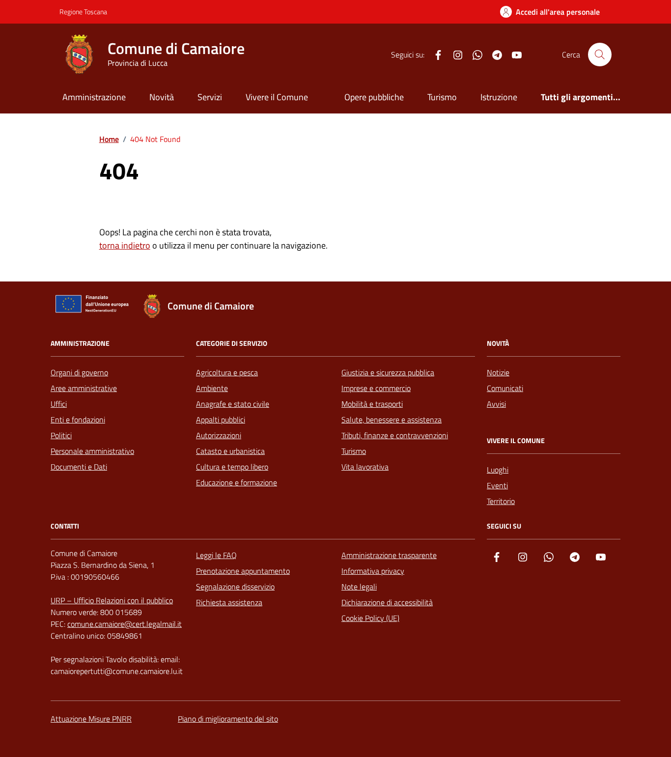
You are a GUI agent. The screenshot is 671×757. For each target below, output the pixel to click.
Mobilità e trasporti (372, 404)
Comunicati (505, 388)
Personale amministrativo (92, 451)
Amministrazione (94, 97)
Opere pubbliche (374, 97)
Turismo (442, 97)
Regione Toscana (83, 11)
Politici (61, 435)
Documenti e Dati (79, 467)
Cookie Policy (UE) (370, 618)
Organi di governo (79, 372)
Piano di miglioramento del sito (228, 719)
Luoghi (497, 470)
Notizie (498, 372)
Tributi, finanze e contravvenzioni (394, 435)
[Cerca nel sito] (600, 54)
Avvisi (496, 404)
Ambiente (212, 388)
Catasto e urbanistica (230, 451)
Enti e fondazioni (78, 419)
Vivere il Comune (277, 97)
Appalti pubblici (220, 419)
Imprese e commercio (376, 388)
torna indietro (124, 245)
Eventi (497, 485)
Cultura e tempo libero (232, 467)
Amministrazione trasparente (389, 555)
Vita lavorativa (365, 467)
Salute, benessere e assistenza (391, 419)
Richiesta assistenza (229, 602)
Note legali (359, 586)
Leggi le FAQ (216, 555)
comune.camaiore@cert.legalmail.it (124, 624)
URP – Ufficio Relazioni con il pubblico (112, 600)
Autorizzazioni (218, 435)
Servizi (209, 97)
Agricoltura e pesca (227, 372)
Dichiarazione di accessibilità (387, 602)
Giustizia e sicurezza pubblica (387, 372)
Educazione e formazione (236, 482)
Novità (161, 97)
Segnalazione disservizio (235, 586)
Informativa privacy (372, 571)
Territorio (501, 501)
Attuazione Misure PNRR (91, 719)
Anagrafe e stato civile (232, 404)
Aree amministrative (84, 388)
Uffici (59, 404)
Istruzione (498, 97)
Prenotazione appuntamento (243, 571)
